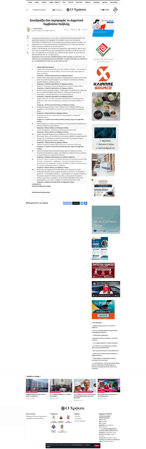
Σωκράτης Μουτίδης (60, 422)
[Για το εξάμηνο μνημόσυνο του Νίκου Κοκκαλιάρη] (61, 385)
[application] (106, 289)
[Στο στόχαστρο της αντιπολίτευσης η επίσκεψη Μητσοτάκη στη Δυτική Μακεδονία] (85, 385)
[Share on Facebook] (70, 29)
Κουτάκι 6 (34, 391)
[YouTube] (103, 9)
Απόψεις (53, 391)
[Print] (79, 29)
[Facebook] (101, 9)
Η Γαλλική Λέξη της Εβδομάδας (100, 335)
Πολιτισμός (89, 391)
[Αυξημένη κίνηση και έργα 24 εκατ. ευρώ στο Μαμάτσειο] (37, 385)
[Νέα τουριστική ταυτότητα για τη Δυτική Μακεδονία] (109, 385)
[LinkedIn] (108, 9)
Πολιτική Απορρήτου (77, 444)
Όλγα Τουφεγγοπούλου (62, 431)
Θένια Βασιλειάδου (68, 422)
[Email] (74, 29)
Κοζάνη (28, 391)
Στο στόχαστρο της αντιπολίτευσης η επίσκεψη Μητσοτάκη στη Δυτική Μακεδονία (85, 396)
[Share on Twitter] (72, 29)
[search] (27, 10)
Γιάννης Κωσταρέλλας (53, 422)
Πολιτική (113, 389)
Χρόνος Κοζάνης (38, 28)
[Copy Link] (77, 29)
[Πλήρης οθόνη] (118, 295)
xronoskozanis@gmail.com (110, 428)
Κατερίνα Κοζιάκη (53, 431)
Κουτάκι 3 (106, 389)
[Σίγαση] (115, 295)
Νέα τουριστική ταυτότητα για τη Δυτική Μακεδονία (106, 350)
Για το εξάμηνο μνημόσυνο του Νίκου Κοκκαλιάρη (105, 343)
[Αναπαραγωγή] (94, 295)
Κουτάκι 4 (82, 391)
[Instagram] (106, 9)
